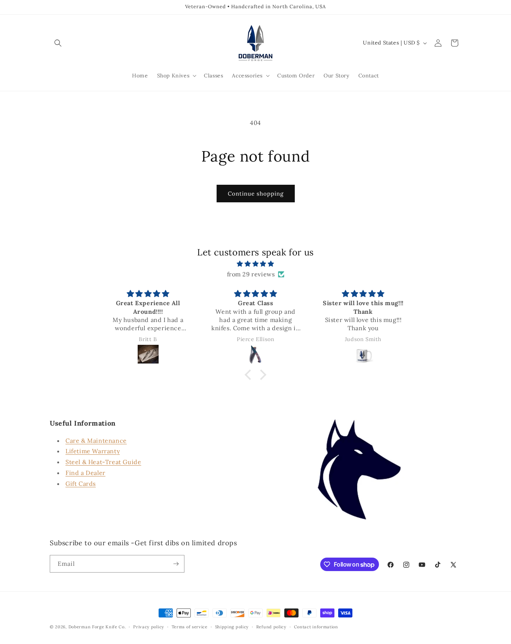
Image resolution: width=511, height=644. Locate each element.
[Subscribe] (176, 564)
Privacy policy (148, 626)
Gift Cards (80, 483)
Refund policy (271, 626)
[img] (255, 263)
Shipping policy (232, 626)
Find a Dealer (85, 472)
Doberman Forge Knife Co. (97, 626)
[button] (58, 43)
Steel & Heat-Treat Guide (103, 462)
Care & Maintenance (96, 440)
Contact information (316, 626)
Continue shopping (256, 193)
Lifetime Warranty (92, 451)
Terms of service (190, 626)
